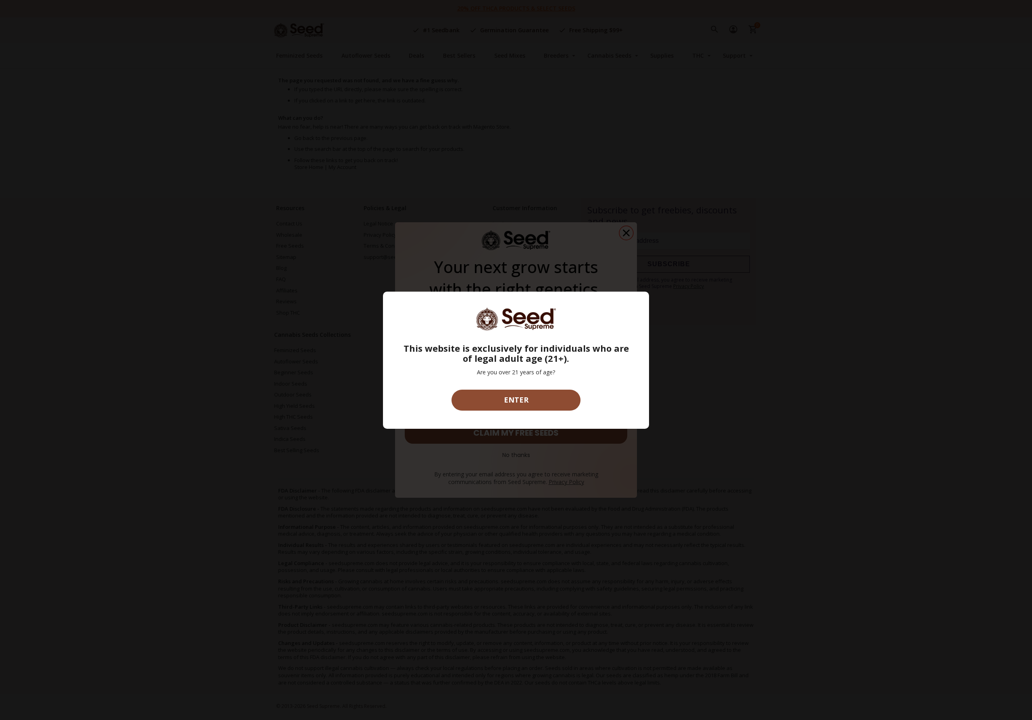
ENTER (516, 400)
